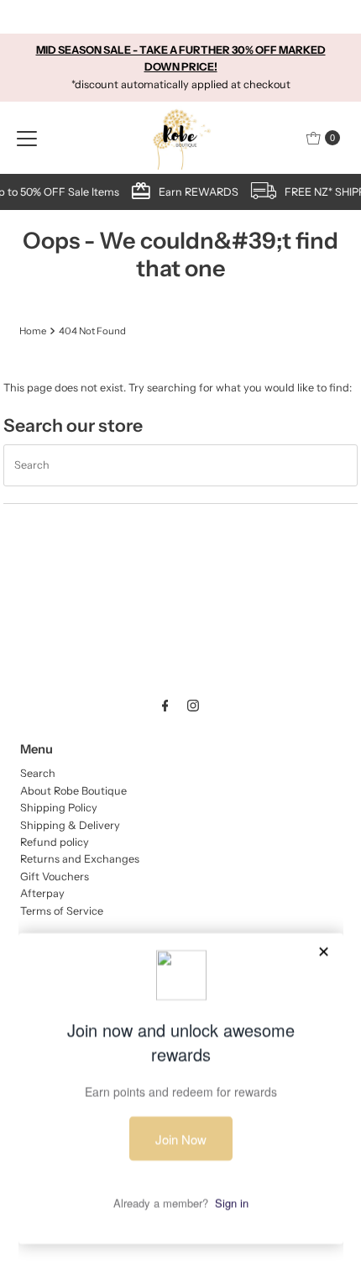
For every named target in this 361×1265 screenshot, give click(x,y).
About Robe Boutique (73, 791)
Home (32, 331)
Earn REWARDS (197, 192)
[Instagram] (193, 705)
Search (37, 773)
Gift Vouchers (54, 876)
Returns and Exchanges (79, 859)
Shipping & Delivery (70, 825)
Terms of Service (61, 911)
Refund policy (54, 842)
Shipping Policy (58, 807)
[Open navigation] (27, 138)
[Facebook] (165, 705)
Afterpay (42, 893)
